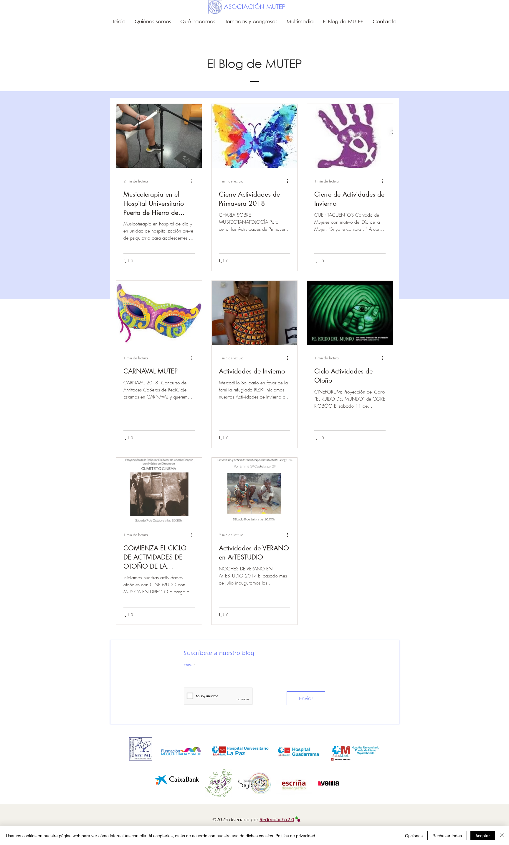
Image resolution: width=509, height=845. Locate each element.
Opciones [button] (414, 836)
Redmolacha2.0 (277, 819)
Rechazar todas (447, 836)
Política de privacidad (295, 836)
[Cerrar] (501, 835)
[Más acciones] (193, 181)
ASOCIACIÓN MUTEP (254, 6)
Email (188, 665)
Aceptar (482, 836)
